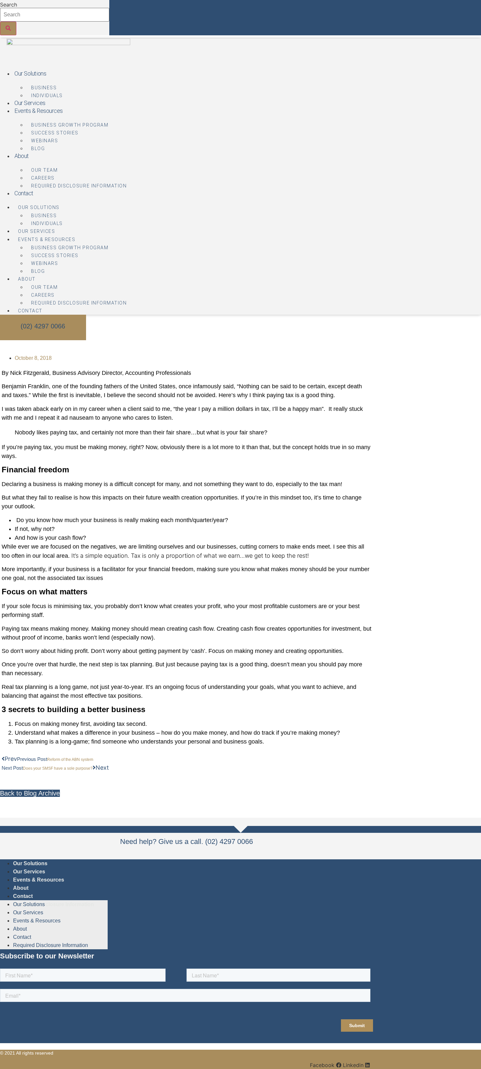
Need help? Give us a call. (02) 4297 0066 (186, 841)
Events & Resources (38, 110)
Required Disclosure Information (79, 185)
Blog (38, 148)
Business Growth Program (69, 125)
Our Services (29, 102)
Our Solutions (30, 73)
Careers (43, 178)
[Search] (8, 28)
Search (8, 4)
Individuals (47, 95)
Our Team (44, 170)
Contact (23, 193)
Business (44, 87)
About (21, 155)
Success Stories (55, 132)
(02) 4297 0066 (43, 326)
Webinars (44, 140)
